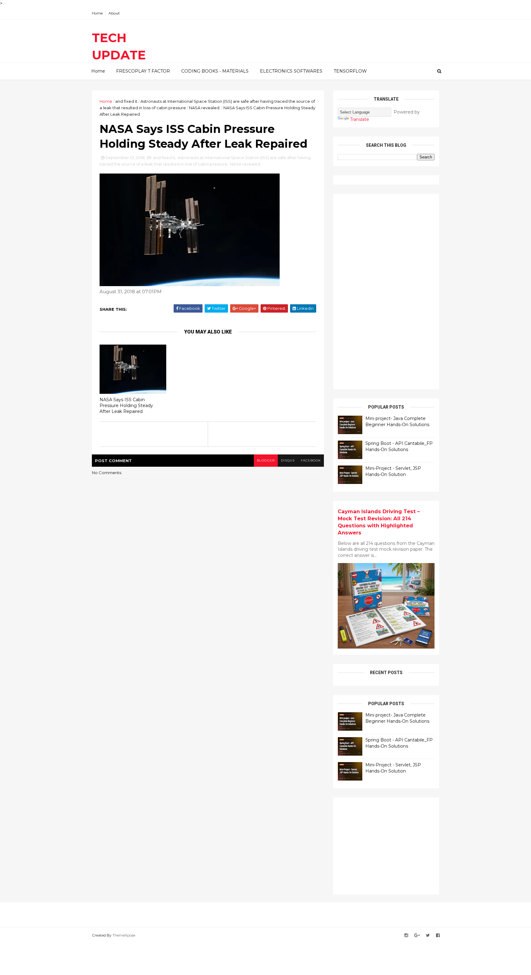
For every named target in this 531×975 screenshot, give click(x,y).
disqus (288, 460)
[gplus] (417, 935)
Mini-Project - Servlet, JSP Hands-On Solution (393, 471)
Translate (359, 119)
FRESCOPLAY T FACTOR (143, 71)
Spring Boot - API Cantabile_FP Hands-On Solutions (399, 446)
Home (97, 13)
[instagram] (406, 935)
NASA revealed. (204, 107)
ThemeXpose (123, 935)
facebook (311, 460)
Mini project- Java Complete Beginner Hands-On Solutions (397, 421)
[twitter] (428, 935)
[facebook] (438, 935)
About (114, 13)
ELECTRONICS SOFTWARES (291, 71)
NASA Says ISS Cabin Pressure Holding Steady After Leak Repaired (126, 405)
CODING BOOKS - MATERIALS (215, 71)
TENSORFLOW (350, 71)
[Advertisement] (384, 290)
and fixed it (126, 101)
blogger (266, 460)
